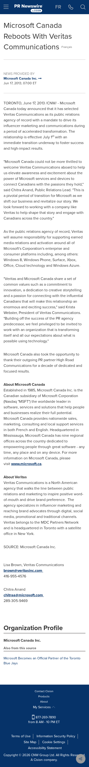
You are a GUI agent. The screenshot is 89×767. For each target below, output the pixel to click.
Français (66, 47)
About (44, 701)
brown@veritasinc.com (23, 570)
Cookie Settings (53, 742)
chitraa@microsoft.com (23, 595)
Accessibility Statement (45, 748)
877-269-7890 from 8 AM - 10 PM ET (44, 720)
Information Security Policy (56, 736)
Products (44, 696)
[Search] (83, 7)
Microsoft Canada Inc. (22, 640)
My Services (42, 707)
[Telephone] (71, 7)
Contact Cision (44, 691)
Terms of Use (21, 736)
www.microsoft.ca (26, 463)
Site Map (30, 742)
